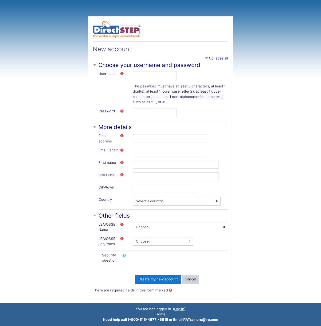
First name (107, 162)
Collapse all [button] (218, 58)
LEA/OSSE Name (106, 227)
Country (105, 199)
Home (160, 314)
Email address (105, 138)
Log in (179, 309)
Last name (106, 175)
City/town (106, 187)
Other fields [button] (114, 215)
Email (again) (109, 150)
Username (107, 73)
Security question (109, 258)
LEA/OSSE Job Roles (106, 241)
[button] (125, 256)
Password (106, 111)
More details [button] (115, 127)
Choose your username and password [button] (149, 65)
